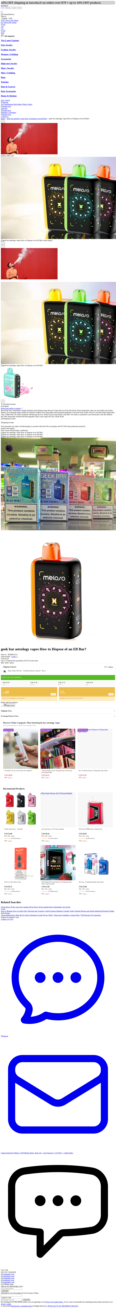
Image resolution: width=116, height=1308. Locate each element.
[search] (2, 12)
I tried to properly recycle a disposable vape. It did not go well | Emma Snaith (56, 771)
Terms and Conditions (61, 915)
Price (25, 911)
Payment (53, 911)
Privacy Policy (48, 915)
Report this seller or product (11, 408)
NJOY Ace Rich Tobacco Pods (12, 882)
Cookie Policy (75, 915)
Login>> (10, 777)
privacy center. (6, 1304)
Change (110, 667)
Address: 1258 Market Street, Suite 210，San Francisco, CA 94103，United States (43, 1153)
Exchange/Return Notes (9, 716)
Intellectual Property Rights (104, 911)
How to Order (18, 911)
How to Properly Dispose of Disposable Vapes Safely (93, 770)
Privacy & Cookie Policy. (54, 1302)
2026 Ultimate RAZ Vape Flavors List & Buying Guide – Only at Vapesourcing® (57, 883)
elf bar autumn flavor (46, 907)
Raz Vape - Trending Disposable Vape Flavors (91, 882)
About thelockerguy (8, 915)
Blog (17, 915)
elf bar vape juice (17, 907)
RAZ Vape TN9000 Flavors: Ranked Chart (90, 829)
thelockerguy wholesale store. (21, 1306)
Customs (66, 911)
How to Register (7, 911)
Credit (47, 911)
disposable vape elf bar (62, 907)
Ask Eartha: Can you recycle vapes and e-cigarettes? (18, 770)
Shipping (59, 911)
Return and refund (87, 911)
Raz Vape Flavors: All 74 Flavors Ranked (53, 829)
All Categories (96, 915)
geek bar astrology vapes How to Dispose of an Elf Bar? (27, 119)
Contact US (5, 919)
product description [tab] (8, 428)
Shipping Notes (6, 711)
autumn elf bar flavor (30, 907)
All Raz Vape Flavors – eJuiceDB (13, 829)
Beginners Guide (36, 915)
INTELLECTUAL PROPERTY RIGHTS (63, 1306)
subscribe (5, 1291)
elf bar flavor (5, 907)
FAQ (11, 919)
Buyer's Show (25, 915)
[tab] (58, 430)
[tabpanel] (58, 538)
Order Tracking (75, 911)
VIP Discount (85, 915)
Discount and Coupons (36, 911)
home (3, 119)
